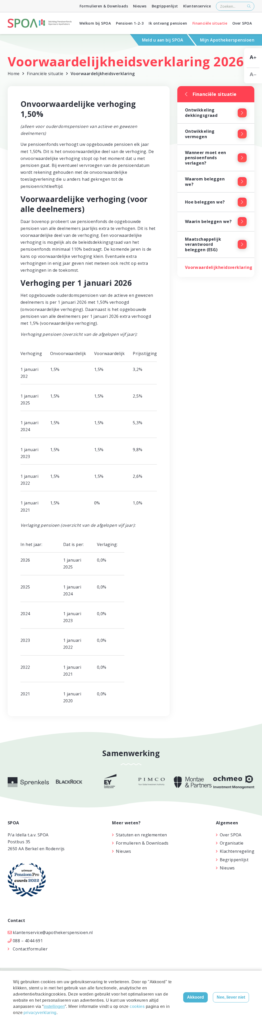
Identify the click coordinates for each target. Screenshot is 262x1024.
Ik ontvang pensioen (168, 23)
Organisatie (232, 843)
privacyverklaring (40, 1012)
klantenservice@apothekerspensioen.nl (53, 932)
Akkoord (195, 997)
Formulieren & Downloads (104, 6)
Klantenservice (197, 6)
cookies (137, 1006)
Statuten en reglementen (141, 835)
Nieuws (140, 6)
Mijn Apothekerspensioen (227, 40)
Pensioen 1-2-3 (130, 23)
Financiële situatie (209, 23)
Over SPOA (242, 23)
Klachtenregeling (237, 851)
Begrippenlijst (165, 6)
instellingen (54, 1006)
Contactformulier (30, 949)
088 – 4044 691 (28, 941)
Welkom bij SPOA (95, 23)
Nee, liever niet (231, 997)
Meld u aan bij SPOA (162, 40)
